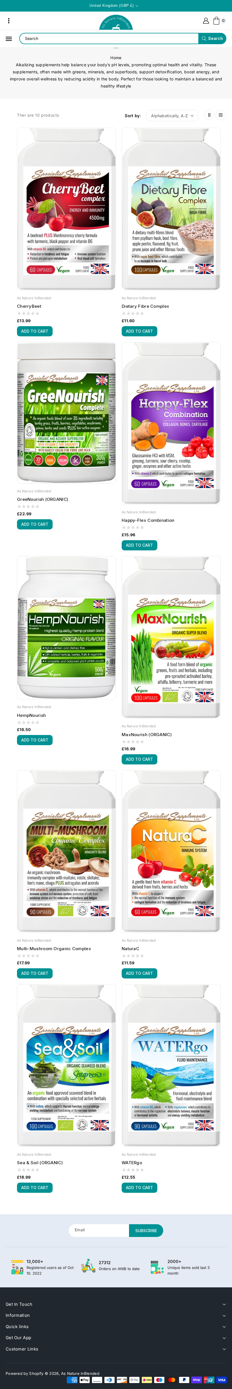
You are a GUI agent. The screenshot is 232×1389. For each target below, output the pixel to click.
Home (115, 57)
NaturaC (130, 948)
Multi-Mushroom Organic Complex (54, 948)
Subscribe (146, 1230)
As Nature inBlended (80, 1373)
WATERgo (132, 1162)
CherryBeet (29, 306)
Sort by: (133, 115)
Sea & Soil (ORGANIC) (40, 1162)
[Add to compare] (111, 145)
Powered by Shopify (24, 1373)
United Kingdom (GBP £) (111, 5)
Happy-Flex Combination (148, 520)
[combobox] (122, 38)
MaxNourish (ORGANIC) (147, 734)
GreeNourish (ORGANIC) (42, 499)
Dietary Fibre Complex (145, 306)
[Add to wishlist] (111, 156)
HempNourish (31, 715)
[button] (9, 21)
